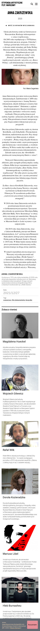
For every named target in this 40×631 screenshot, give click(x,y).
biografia (29, 300)
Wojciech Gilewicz (13, 393)
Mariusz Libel (10, 553)
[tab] (32, 4)
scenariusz (7, 300)
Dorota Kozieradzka (14, 497)
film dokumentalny (18, 300)
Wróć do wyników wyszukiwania (21, 25)
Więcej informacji (15, 628)
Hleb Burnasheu (12, 605)
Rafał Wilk (8, 449)
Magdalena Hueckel (14, 341)
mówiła (23, 137)
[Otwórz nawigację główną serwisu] (36, 4)
